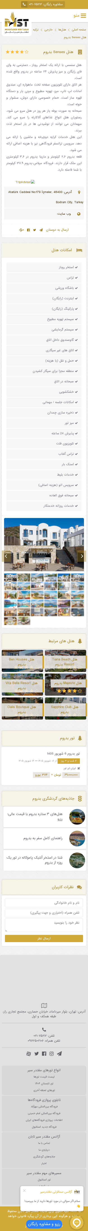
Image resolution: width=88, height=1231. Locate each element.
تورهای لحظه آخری (44, 1090)
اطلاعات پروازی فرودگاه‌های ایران (44, 1120)
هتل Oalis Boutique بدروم (21, 709)
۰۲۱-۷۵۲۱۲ (35, 4)
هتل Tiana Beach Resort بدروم (64, 662)
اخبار (44, 1163)
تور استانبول (44, 1180)
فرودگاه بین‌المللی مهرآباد (44, 1107)
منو (76, 15)
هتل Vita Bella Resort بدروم (22, 686)
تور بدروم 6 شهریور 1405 (63, 753)
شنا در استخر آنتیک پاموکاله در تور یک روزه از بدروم (35, 860)
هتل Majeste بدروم (68, 683)
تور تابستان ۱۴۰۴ (44, 1084)
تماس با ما (44, 1143)
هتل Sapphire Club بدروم (65, 709)
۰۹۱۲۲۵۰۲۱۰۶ (36, 1040)
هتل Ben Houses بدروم (21, 662)
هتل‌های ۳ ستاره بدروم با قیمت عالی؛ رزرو (35, 817)
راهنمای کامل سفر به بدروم (43, 838)
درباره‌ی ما (44, 1150)
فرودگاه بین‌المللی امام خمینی (44, 1113)
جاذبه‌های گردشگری (44, 1157)
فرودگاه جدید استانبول (44, 1127)
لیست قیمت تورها (44, 1077)
